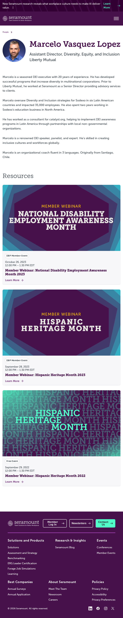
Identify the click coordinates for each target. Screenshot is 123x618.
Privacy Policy (100, 589)
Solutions (13, 547)
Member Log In (52, 523)
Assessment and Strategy (22, 553)
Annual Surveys (17, 589)
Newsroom (55, 594)
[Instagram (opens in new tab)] (106, 608)
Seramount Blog (64, 547)
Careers (53, 599)
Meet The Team (58, 589)
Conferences (104, 547)
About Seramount (62, 582)
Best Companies (20, 582)
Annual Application (19, 594)
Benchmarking (16, 558)
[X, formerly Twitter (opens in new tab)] (113, 608)
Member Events (106, 553)
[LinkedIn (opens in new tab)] (90, 608)
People (6, 32)
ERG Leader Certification (22, 563)
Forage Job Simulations (22, 568)
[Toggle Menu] (116, 18)
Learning (13, 574)
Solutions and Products (26, 540)
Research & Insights (70, 540)
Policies (98, 582)
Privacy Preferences (103, 599)
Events (102, 540)
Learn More (107, 5)
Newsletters (79, 523)
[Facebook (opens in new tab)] (98, 608)
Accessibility (99, 594)
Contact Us (103, 523)
